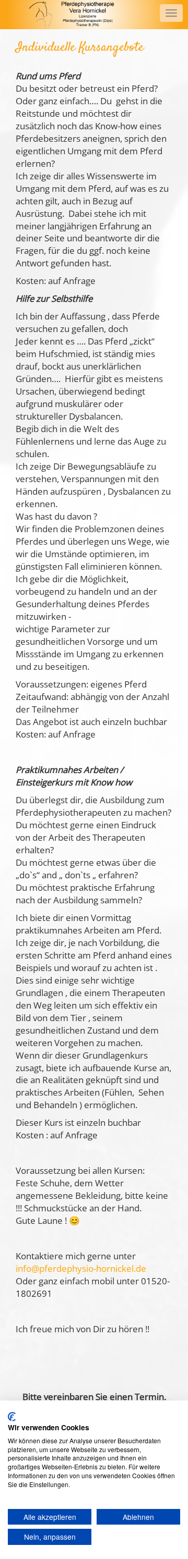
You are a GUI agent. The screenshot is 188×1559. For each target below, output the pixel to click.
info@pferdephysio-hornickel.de (81, 1268)
